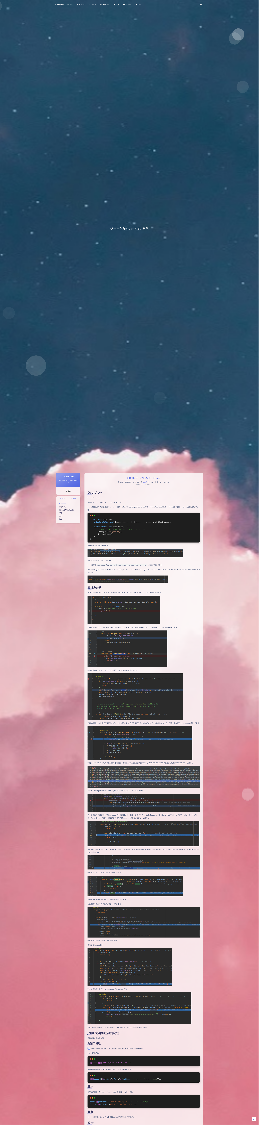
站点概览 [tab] (73, 498)
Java (144, 482)
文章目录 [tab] (62, 498)
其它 (60, 513)
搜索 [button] (69, 491)
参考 (60, 519)
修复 (60, 516)
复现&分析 (62, 507)
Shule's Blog (59, 4)
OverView (62, 504)
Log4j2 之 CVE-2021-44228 (143, 478)
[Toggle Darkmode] (254, 1119)
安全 (147, 482)
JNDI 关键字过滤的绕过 (66, 510)
